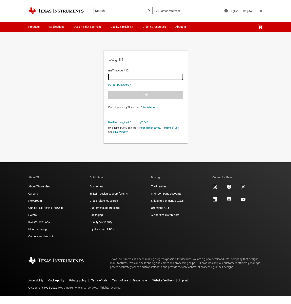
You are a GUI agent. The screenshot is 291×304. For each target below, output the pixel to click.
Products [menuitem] (34, 26)
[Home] (56, 10)
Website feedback (163, 280)
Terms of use (120, 280)
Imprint (183, 280)
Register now (151, 107)
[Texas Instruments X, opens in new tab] (243, 188)
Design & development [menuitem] (87, 26)
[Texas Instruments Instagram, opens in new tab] (214, 188)
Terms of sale (99, 280)
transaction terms (150, 127)
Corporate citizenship (41, 236)
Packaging (96, 215)
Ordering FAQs (160, 207)
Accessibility (35, 280)
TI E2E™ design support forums (109, 193)
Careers (33, 193)
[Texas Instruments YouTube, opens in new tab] (243, 200)
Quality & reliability (101, 222)
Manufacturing (37, 229)
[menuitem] (260, 27)
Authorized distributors (165, 215)
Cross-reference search (104, 200)
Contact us (96, 186)
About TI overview (39, 186)
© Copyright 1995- (42, 287)
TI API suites (158, 186)
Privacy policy (77, 280)
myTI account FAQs (102, 229)
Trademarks (140, 280)
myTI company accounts (166, 193)
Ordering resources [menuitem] (154, 26)
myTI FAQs (143, 122)
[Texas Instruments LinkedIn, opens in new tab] (214, 200)
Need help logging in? (119, 122)
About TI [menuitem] (180, 26)
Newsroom (35, 200)
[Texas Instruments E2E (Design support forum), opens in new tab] (229, 200)
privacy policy (120, 131)
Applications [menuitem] (56, 26)
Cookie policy (56, 280)
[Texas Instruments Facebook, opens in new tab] (229, 188)
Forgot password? (119, 84)
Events (32, 215)
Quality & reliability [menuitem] (121, 26)
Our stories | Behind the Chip (45, 207)
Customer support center (105, 207)
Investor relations (39, 222)
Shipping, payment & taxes (167, 200)
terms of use (172, 127)
